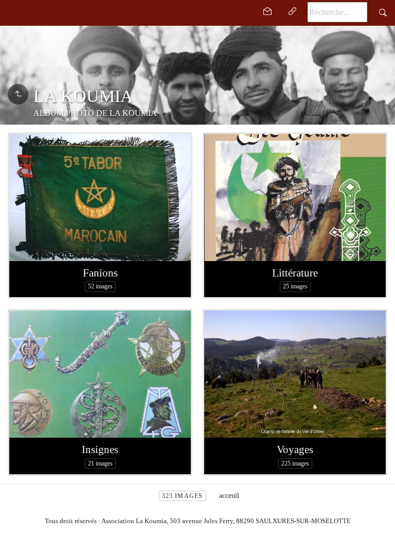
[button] (16, 519)
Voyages (295, 449)
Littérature (295, 273)
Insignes (100, 449)
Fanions (100, 273)
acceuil (229, 495)
